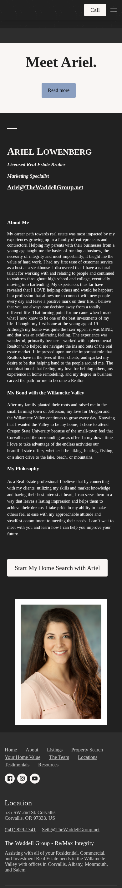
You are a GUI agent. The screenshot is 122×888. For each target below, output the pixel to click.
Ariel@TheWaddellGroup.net (45, 187)
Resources (48, 764)
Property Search (87, 749)
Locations (87, 757)
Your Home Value (22, 757)
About (32, 749)
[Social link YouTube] (35, 779)
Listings (55, 749)
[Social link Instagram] (22, 779)
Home (11, 749)
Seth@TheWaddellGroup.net (70, 829)
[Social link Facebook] (10, 779)
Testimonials (17, 764)
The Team (59, 757)
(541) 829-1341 (20, 829)
